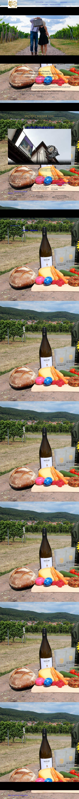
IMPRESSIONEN (63, 2)
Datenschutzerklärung (24, 795)
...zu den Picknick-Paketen (39, 126)
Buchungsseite (60, 184)
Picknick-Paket (66, 182)
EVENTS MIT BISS (39, 2)
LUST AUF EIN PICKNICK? (51, 2)
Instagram (34, 230)
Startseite (9, 795)
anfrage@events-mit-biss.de (15, 225)
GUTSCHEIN (45, 4)
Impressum (17, 795)
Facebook (25, 230)
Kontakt (13, 795)
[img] (18, 4)
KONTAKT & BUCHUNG (55, 4)
